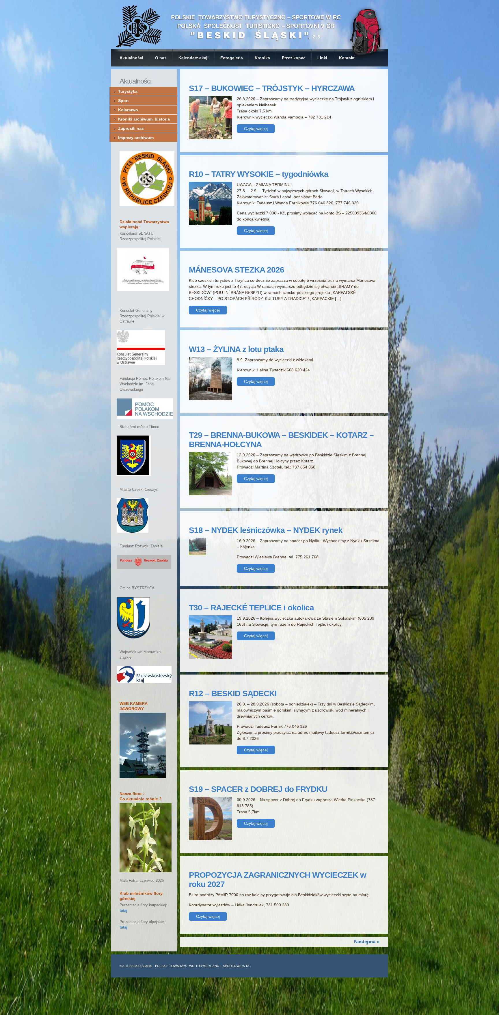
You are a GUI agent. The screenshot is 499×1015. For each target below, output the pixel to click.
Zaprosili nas (131, 128)
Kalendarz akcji (193, 57)
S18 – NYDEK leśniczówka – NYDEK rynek (265, 530)
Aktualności (131, 57)
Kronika (262, 57)
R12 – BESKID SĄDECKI (233, 693)
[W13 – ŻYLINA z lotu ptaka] (210, 399)
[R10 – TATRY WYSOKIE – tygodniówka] (210, 223)
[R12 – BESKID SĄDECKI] (210, 743)
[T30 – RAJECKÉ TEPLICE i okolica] (210, 657)
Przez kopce (294, 57)
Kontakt (347, 57)
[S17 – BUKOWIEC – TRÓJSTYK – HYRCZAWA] (210, 138)
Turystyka (127, 91)
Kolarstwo (128, 110)
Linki (322, 57)
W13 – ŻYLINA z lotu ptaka (236, 349)
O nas (161, 57)
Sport (123, 100)
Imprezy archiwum (136, 137)
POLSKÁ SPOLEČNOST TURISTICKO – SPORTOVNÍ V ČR (249, 24)
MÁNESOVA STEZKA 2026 (236, 269)
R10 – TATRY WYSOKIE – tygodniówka (258, 174)
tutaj (123, 911)
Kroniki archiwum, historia (144, 119)
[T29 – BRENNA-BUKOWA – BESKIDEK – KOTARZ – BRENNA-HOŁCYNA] (210, 494)
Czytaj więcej (256, 128)
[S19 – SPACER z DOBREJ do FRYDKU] (210, 838)
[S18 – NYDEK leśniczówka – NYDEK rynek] (197, 553)
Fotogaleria (231, 57)
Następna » (366, 941)
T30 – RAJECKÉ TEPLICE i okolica (251, 607)
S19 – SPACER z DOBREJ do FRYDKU (258, 789)
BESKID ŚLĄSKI (140, 966)
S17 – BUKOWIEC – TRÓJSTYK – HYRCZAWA (272, 88)
